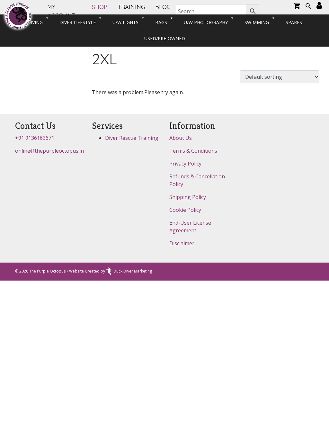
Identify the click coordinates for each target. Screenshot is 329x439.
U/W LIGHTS (125, 22)
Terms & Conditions (193, 150)
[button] (308, 6)
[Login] (319, 5)
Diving (35, 22)
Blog (163, 7)
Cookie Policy (185, 209)
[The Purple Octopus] (18, 16)
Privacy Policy (185, 163)
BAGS (161, 22)
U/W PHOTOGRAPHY (206, 22)
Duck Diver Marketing (132, 271)
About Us (180, 137)
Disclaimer (181, 243)
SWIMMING (257, 22)
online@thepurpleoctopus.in (49, 150)
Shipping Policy (187, 197)
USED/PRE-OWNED (164, 38)
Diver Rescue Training (131, 137)
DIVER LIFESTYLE (77, 22)
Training (131, 7)
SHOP (99, 7)
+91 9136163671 (34, 137)
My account (61, 11)
